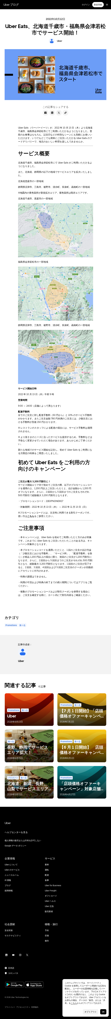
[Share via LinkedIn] (52, 113)
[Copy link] (65, 113)
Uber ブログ (11, 4)
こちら (74, 1003)
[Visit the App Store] (34, 985)
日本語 (11, 968)
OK (103, 1012)
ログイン (86, 4)
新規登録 (98, 4)
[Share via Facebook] (45, 113)
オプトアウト (91, 1012)
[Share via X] (59, 113)
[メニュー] (107, 4)
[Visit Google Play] (14, 985)
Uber (8, 823)
